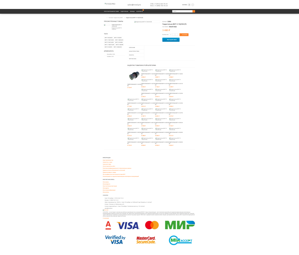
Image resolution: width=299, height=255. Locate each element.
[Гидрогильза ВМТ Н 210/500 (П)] (176, 100)
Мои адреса (106, 188)
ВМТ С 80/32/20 (119, 39)
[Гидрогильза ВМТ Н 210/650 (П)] (162, 109)
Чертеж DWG (132, 58)
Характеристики (134, 51)
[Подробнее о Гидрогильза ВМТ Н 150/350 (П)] (107, 27)
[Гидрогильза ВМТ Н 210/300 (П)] (176, 90)
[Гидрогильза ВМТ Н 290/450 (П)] (176, 129)
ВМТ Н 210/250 (108, 47)
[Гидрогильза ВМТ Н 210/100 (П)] (162, 80)
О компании (106, 218)
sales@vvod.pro (134, 5)
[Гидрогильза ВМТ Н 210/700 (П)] (176, 109)
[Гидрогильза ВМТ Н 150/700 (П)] (148, 80)
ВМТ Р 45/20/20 (108, 37)
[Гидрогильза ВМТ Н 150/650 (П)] (176, 70)
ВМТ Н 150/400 (118, 42)
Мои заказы (106, 182)
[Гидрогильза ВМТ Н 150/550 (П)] (148, 70)
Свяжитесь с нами (107, 162)
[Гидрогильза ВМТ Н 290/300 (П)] (134, 129)
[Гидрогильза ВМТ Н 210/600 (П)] (148, 109)
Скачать (131, 55)
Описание (132, 47)
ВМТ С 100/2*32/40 (109, 44)
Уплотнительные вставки (111, 11)
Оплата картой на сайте (109, 166)
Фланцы (132, 11)
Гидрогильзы (124, 11)
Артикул (164, 21)
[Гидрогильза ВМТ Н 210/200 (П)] (148, 90)
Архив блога (109, 51)
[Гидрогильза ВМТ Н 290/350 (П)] (148, 129)
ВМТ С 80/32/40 (117, 47)
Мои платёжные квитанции (110, 186)
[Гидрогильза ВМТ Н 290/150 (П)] (148, 119)
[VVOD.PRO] (115, 5)
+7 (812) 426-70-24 (160, 4)
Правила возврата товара (109, 172)
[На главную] (104, 17)
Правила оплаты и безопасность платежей (114, 170)
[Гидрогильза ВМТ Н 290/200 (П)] (162, 119)
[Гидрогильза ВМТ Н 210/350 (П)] (134, 100)
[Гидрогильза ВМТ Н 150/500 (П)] (134, 76)
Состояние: (165, 26)
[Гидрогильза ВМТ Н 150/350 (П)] (143, 21)
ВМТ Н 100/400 (119, 44)
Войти (192, 4)
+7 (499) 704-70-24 (161, 6)
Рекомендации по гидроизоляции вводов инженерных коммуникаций (121, 176)
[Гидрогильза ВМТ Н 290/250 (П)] (176, 119)
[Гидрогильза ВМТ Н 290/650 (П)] (176, 139)
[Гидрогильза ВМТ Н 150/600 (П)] (162, 70)
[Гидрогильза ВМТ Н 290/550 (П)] (148, 139)
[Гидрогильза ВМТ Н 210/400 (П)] (148, 100)
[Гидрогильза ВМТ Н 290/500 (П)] (134, 139)
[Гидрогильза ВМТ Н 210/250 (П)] (162, 90)
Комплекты (139, 11)
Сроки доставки (107, 164)
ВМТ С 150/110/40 (109, 39)
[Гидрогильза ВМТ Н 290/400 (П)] (162, 129)
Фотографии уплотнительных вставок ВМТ (114, 174)
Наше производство (108, 160)
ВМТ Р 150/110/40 (109, 42)
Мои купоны (106, 192)
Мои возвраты (106, 184)
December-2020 (111, 54)
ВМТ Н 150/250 (117, 37)
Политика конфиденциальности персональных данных (117, 168)
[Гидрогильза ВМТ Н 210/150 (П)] (176, 80)
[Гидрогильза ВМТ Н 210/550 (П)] (134, 109)
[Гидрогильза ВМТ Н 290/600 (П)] (162, 139)
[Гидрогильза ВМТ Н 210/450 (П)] (162, 100)
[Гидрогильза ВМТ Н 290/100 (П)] (134, 119)
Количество (165, 34)
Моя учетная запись (108, 179)
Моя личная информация (109, 190)
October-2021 (110, 56)
